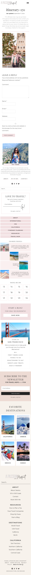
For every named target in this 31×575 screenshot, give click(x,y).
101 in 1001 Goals (15, 493)
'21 (4, 298)
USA (15, 224)
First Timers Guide (15, 355)
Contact (24, 178)
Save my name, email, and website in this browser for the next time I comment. (14, 128)
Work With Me (15, 499)
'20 (26, 292)
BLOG (15, 535)
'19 (19, 292)
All (15, 352)
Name (4, 101)
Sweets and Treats (15, 363)
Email (4, 108)
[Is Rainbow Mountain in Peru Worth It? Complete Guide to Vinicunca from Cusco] (5, 274)
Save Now (15, 315)
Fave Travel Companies (16, 511)
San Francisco (15, 543)
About (6, 178)
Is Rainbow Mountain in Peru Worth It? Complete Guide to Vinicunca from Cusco (20, 274)
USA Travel (15, 529)
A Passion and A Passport (8, 2)
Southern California (15, 550)
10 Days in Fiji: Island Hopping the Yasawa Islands (20, 265)
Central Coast (15, 553)
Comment (5, 84)
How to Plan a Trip (15, 508)
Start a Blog (16, 517)
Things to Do (15, 357)
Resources (15, 233)
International (15, 221)
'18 (11, 292)
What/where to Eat (15, 360)
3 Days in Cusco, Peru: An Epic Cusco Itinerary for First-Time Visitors (20, 247)
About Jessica (15, 490)
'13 (4, 287)
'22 (11, 298)
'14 (11, 287)
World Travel (15, 526)
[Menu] (27, 2)
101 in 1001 (14, 178)
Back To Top (17, 564)
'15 (19, 287)
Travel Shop (15, 236)
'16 (26, 287)
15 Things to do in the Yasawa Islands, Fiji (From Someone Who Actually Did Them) (20, 256)
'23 (19, 298)
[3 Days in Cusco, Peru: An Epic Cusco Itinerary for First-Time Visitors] (5, 247)
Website (4, 116)
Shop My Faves (15, 514)
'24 (26, 298)
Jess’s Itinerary (15, 365)
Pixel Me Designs (19, 571)
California (15, 227)
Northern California (15, 546)
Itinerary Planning (15, 230)
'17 (4, 292)
